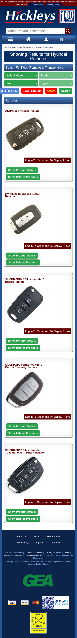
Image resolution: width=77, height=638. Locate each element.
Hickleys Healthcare (34, 555)
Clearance (55, 542)
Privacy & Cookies (53, 553)
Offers (51, 90)
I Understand (37, 5)
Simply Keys (23, 542)
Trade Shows (53, 536)
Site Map (18, 555)
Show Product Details (22, 170)
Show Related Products (23, 177)
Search (65, 90)
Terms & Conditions (34, 553)
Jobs (67, 553)
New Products (32, 90)
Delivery (7, 555)
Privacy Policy (53, 5)
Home (6, 47)
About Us (21, 536)
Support (40, 542)
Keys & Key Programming (23, 47)
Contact (37, 536)
